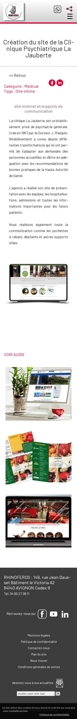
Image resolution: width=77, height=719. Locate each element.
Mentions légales (38, 635)
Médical (31, 86)
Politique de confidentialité (38, 641)
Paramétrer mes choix (25, 714)
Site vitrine (25, 91)
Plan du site (39, 654)
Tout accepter (37, 710)
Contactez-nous (38, 648)
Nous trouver (38, 660)
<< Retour (17, 75)
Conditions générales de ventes (38, 667)
